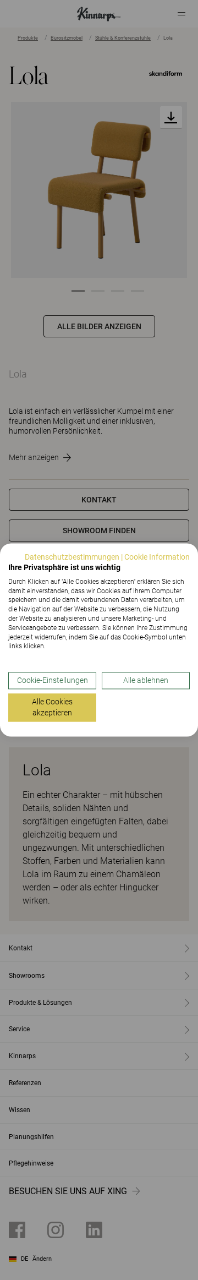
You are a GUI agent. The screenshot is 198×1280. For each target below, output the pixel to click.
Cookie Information (157, 557)
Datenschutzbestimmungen (72, 557)
